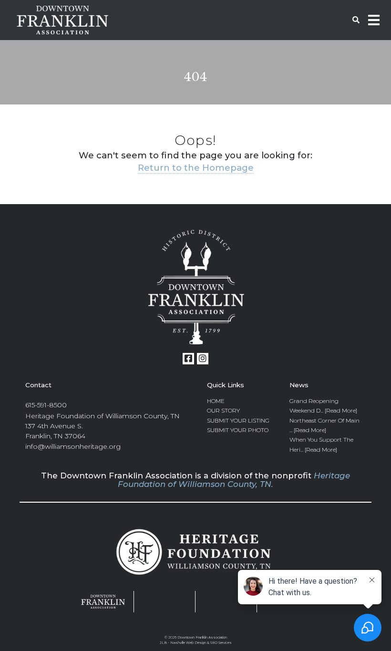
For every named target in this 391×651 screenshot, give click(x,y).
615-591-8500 (46, 405)
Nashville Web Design (188, 643)
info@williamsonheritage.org (73, 446)
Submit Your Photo (237, 430)
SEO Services (221, 643)
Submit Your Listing (238, 420)
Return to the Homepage (196, 167)
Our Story (223, 410)
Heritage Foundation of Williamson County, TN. (234, 480)
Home (216, 400)
